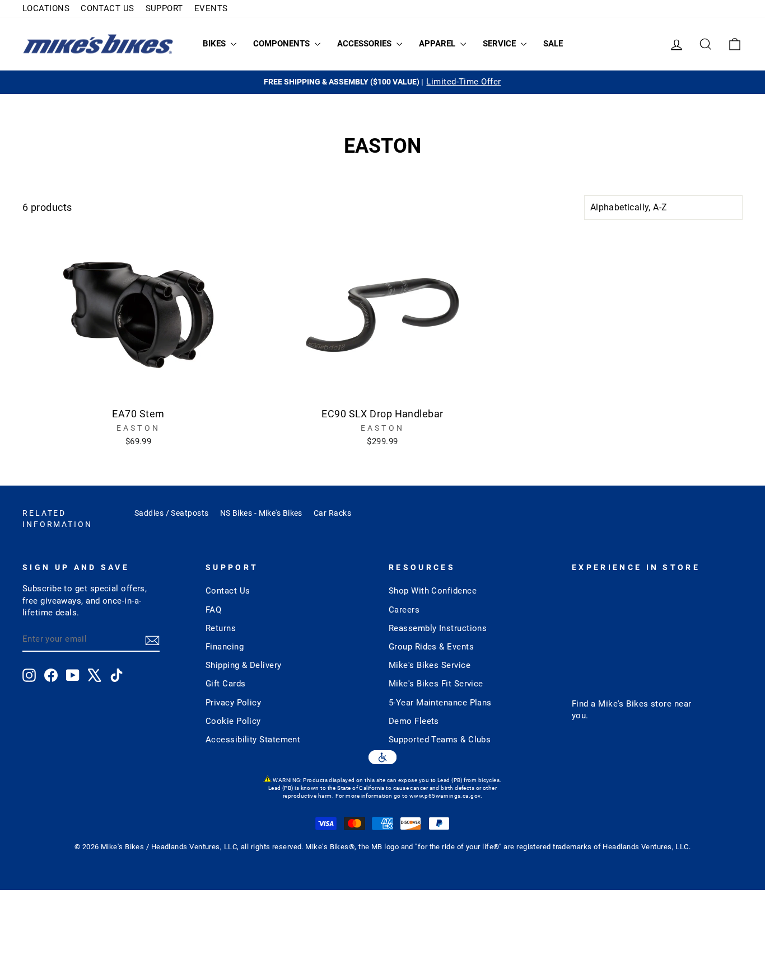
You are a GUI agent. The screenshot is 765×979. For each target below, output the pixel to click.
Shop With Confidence (433, 591)
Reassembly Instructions (438, 628)
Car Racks (332, 513)
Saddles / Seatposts (171, 513)
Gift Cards (226, 684)
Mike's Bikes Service (429, 665)
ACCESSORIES (365, 44)
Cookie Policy (233, 721)
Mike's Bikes (623, 704)
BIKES (215, 44)
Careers (404, 610)
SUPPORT (164, 8)
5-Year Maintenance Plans (440, 703)
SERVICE (500, 44)
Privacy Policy (233, 703)
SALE (553, 44)
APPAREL (438, 44)
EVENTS (211, 8)
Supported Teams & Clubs (440, 740)
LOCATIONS (45, 8)
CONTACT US (107, 8)
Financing (225, 647)
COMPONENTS (282, 44)
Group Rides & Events (431, 647)
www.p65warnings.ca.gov (445, 796)
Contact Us (228, 591)
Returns (221, 628)
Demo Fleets (414, 721)
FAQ (213, 610)
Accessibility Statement (253, 740)
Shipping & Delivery (244, 665)
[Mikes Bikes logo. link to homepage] (98, 44)
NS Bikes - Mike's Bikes (261, 513)
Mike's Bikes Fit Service (436, 684)
